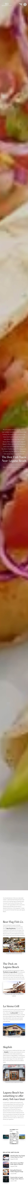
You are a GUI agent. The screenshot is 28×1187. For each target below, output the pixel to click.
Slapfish (6, 1052)
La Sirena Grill (14, 1013)
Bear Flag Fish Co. (11, 928)
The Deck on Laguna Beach (10, 972)
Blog (4, 467)
